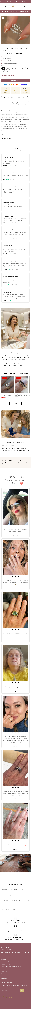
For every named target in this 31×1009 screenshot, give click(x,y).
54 (17, 68)
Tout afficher (15, 403)
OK (22, 990)
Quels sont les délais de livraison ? (15, 896)
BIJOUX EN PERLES (19, 11)
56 (22, 68)
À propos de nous (5, 976)
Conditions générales (6, 962)
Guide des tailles (5, 978)
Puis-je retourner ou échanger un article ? (15, 900)
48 (3, 68)
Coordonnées (4, 971)
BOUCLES (27, 11)
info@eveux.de (8, 949)
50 (8, 68)
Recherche (3, 959)
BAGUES (12, 11)
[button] (2, 6)
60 (3, 71)
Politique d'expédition (6, 964)
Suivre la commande (6, 973)
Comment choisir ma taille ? (15, 909)
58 (27, 68)
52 (12, 68)
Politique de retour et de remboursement (11, 966)
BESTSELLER (5, 11)
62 (8, 71)
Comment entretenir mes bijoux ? (15, 905)
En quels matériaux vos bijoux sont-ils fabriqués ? (15, 890)
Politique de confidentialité (7, 969)
